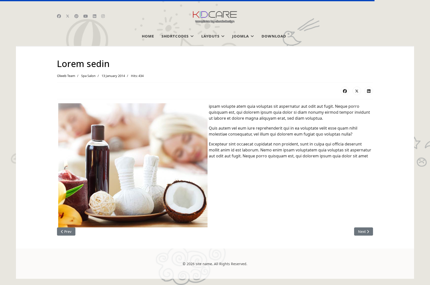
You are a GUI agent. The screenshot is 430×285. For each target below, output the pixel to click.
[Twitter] (67, 16)
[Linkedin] (94, 16)
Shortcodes (175, 36)
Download (274, 36)
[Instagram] (103, 16)
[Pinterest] (76, 16)
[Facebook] (59, 16)
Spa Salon (88, 75)
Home (148, 36)
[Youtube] (85, 16)
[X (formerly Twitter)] (357, 91)
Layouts (210, 36)
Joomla (240, 36)
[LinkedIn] (369, 91)
